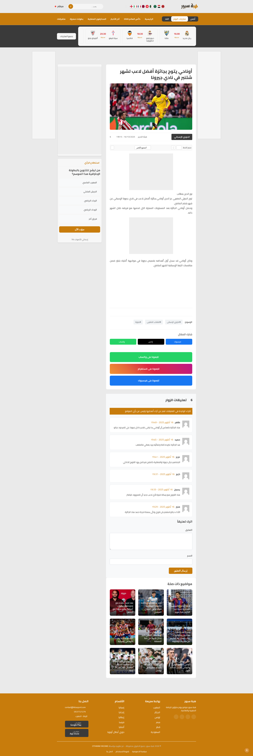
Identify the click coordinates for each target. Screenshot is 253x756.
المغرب (156, 707)
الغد (167, 19)
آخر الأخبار (115, 19)
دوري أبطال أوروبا (115, 732)
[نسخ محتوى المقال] (112, 148)
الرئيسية (149, 19)
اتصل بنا (109, 751)
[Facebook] (121, 6)
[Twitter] (188, 716)
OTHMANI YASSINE (100, 746)
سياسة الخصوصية (139, 751)
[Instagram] (117, 6)
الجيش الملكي (90, 191)
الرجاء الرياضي (90, 201)
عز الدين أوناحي (164, 198)
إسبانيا (121, 707)
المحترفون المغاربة (97, 19)
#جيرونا (138, 322)
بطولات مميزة (76, 19)
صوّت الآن (79, 229)
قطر (158, 727)
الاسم (189, 555)
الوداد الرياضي (90, 210)
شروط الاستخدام (122, 751)
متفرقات (61, 19)
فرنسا (121, 722)
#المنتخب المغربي (154, 322)
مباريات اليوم (179, 19)
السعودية (155, 732)
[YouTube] (112, 6)
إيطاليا (121, 717)
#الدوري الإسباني (174, 322)
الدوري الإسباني (182, 137)
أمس (192, 19)
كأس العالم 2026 (132, 19)
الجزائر (157, 712)
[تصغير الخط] (179, 148)
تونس (157, 717)
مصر (158, 722)
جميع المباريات (66, 36)
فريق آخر (93, 219)
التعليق (188, 530)
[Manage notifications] (247, 750)
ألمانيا (121, 727)
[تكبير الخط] (173, 148)
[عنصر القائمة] (163, 6)
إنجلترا (121, 712)
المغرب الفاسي (89, 182)
